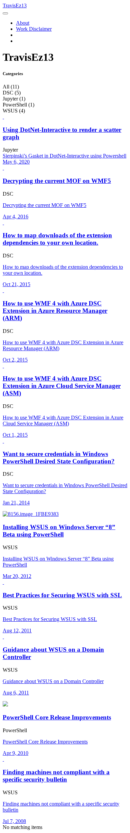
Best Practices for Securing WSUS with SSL (62, 595)
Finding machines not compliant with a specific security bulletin (56, 776)
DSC (8, 194)
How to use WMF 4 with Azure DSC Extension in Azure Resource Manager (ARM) (55, 311)
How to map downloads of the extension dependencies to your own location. (57, 239)
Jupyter (10, 150)
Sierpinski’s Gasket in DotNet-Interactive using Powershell (64, 156)
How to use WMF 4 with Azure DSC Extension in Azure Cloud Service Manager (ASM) (62, 386)
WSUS (10, 547)
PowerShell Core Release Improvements (57, 717)
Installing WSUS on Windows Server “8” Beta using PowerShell (59, 531)
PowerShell (15, 730)
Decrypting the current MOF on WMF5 (57, 180)
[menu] (5, 13)
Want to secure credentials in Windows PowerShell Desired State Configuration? (59, 457)
